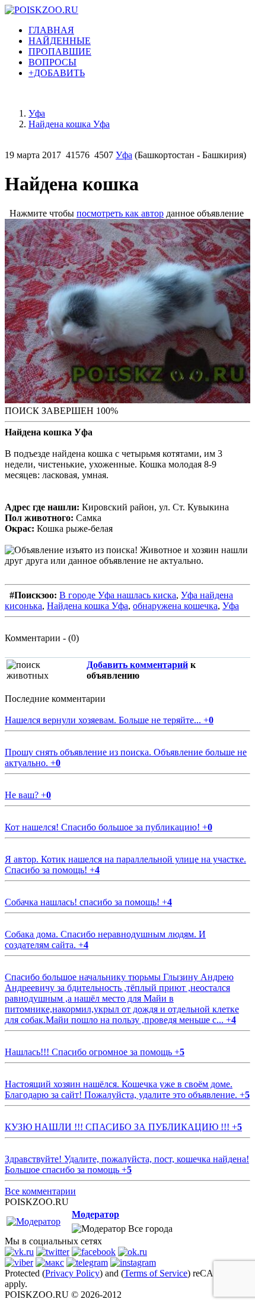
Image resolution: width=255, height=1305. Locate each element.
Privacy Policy (72, 1273)
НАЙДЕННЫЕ (59, 41)
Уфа (124, 155)
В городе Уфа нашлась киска (117, 595)
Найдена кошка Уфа (87, 606)
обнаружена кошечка (175, 606)
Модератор (95, 1214)
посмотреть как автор (120, 213)
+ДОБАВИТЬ (56, 73)
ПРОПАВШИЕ (59, 51)
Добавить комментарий (137, 665)
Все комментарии (40, 1191)
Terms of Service (155, 1273)
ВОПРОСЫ (52, 62)
